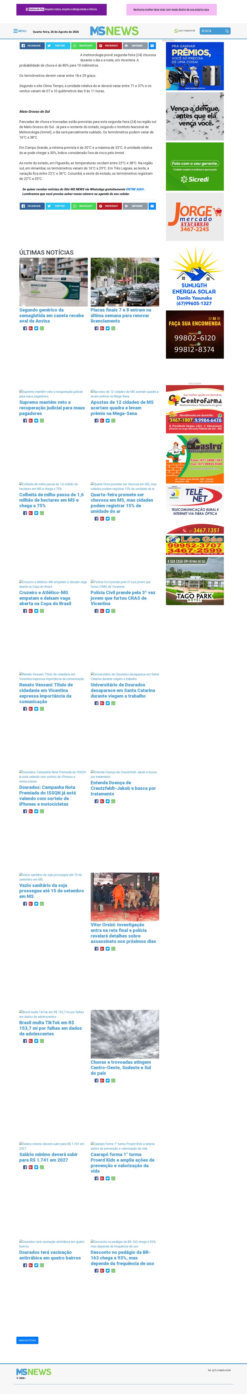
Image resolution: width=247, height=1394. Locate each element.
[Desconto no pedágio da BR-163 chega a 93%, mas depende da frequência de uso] (125, 1244)
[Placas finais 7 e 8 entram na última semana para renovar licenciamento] (125, 282)
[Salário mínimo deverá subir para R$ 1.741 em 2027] (53, 1146)
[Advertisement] (87, 361)
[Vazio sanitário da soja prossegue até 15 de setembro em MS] (53, 877)
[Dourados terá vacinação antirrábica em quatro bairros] (53, 1244)
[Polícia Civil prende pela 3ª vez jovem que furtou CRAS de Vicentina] (125, 584)
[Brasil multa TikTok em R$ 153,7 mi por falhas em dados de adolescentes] (53, 1014)
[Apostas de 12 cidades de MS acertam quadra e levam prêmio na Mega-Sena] (125, 394)
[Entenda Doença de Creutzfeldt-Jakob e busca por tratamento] (125, 774)
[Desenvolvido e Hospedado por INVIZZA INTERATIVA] (123, 1389)
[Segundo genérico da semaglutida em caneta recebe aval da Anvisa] (53, 282)
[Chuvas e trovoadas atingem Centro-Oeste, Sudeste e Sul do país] (125, 1034)
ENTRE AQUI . (135, 189)
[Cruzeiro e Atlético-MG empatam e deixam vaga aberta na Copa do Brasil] (53, 584)
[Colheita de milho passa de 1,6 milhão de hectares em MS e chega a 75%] (53, 486)
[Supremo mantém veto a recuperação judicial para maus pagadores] (53, 394)
